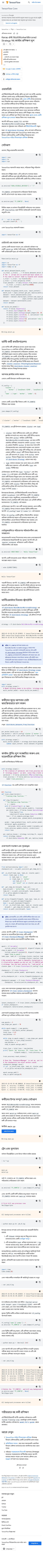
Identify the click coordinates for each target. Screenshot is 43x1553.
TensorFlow (5, 29)
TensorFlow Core (9, 8)
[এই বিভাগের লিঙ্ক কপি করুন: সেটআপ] (12, 145)
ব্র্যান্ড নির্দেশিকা (6, 1528)
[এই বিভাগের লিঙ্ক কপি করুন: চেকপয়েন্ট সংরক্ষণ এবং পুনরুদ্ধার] (32, 846)
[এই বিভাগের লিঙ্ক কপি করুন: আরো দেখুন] (15, 1432)
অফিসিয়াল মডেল (12, 1443)
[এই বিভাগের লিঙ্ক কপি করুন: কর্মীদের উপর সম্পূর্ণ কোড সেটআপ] (39, 1099)
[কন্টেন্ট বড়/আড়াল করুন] (16, 50)
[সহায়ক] (14, 33)
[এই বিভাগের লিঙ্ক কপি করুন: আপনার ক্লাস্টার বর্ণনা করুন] (26, 374)
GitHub (4, 1504)
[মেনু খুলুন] (3, 2)
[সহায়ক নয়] (17, 33)
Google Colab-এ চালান (13, 69)
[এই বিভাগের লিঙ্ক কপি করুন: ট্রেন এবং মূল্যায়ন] (21, 1149)
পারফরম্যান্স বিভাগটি (18, 1452)
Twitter (4, 1507)
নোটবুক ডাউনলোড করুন (13, 79)
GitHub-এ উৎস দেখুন (12, 74)
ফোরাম (4, 1500)
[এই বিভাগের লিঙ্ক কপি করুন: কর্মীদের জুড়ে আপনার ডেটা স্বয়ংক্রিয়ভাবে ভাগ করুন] (28, 703)
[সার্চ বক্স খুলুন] (29, 2)
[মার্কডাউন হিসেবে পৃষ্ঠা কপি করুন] (10, 44)
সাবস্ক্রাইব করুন (35, 1543)
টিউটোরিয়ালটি (31, 126)
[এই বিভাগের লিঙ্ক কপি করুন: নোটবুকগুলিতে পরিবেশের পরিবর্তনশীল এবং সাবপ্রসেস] (12, 533)
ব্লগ (2, 1497)
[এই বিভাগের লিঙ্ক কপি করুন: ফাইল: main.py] (17, 1126)
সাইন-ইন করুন (36, 2)
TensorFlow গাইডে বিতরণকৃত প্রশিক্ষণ (15, 137)
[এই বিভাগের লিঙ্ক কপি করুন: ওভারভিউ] (14, 89)
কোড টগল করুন (9, 1131)
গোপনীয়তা (11, 1539)
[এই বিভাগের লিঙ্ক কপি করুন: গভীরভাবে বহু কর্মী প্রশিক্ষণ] (31, 1412)
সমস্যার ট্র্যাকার (6, 1519)
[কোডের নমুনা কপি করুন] (39, 154)
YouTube (4, 1510)
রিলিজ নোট (5, 1522)
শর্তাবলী (4, 1539)
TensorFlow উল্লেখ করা (8, 1531)
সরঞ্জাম (8, 1459)
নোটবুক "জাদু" (24, 1239)
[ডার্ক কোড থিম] (36, 154)
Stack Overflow (6, 1525)
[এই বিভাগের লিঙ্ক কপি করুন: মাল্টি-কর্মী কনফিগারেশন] (29, 342)
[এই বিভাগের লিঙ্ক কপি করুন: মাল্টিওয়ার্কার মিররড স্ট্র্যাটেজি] (34, 600)
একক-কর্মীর (27, 99)
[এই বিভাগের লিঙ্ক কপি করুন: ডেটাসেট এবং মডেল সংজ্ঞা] (25, 243)
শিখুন (12, 29)
